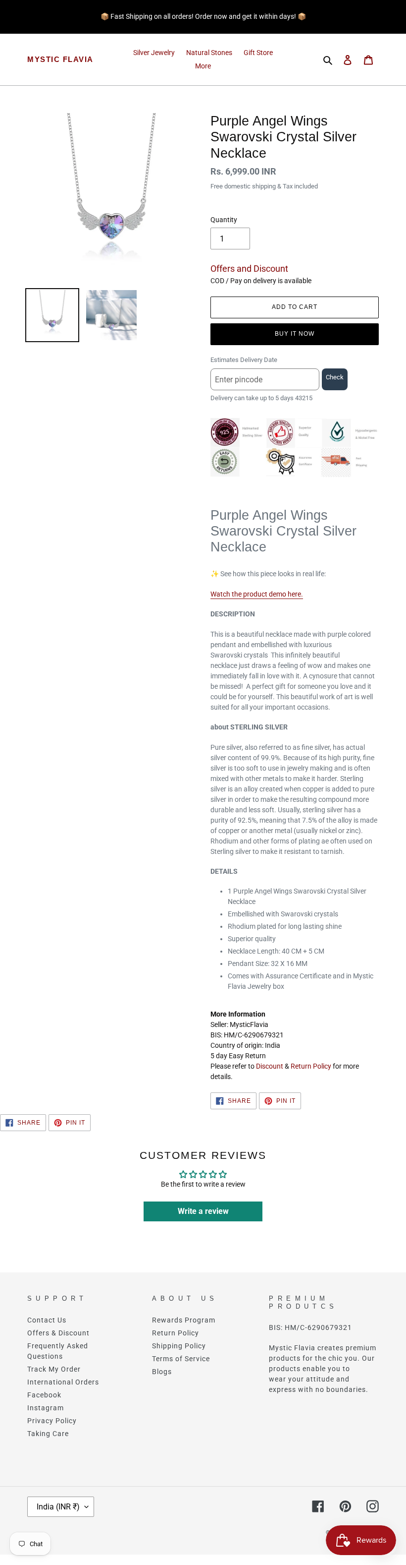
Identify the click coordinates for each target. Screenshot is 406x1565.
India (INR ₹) (58, 1506)
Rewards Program (183, 1320)
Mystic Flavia (60, 59)
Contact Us (46, 1320)
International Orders (63, 1382)
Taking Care (48, 1434)
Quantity (223, 220)
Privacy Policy (52, 1421)
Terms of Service (181, 1359)
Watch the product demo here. (256, 594)
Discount (269, 1066)
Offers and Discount (249, 268)
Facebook (44, 1395)
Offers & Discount (58, 1333)
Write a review (203, 1211)
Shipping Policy (179, 1346)
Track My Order (54, 1369)
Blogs (162, 1372)
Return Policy (311, 1066)
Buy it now (294, 333)
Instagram (45, 1408)
